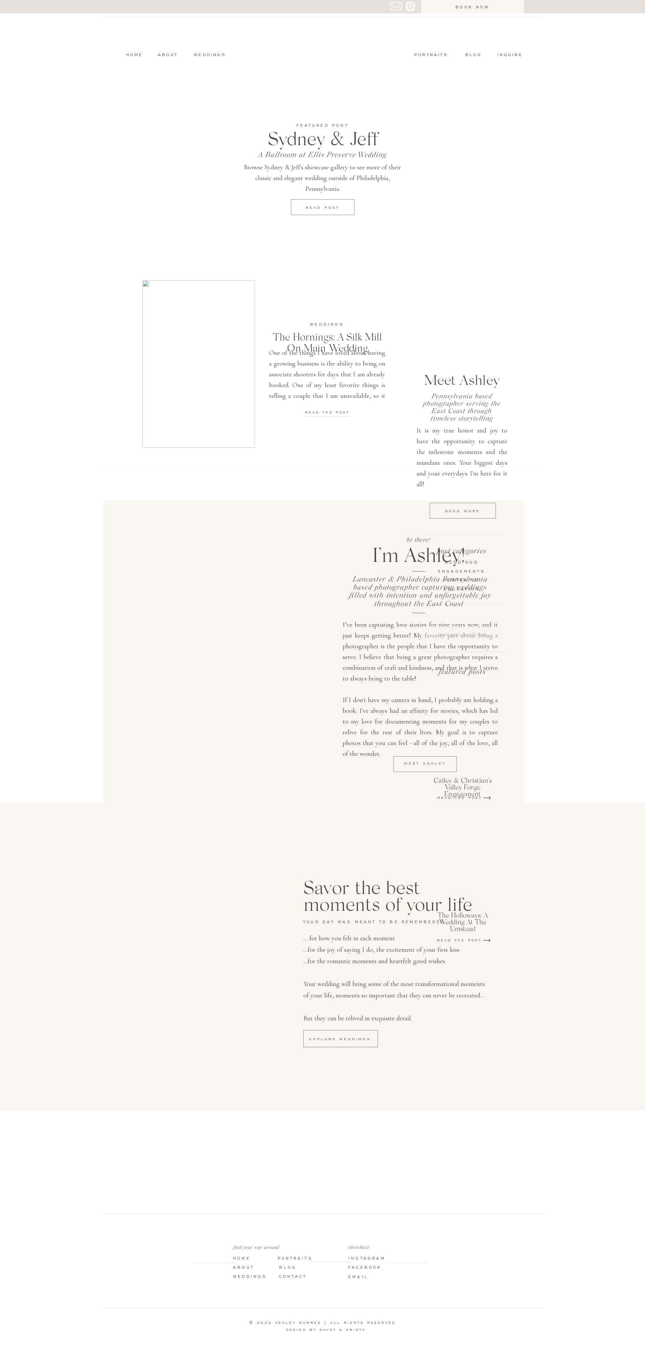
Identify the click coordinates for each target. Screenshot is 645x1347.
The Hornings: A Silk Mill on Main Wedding (327, 342)
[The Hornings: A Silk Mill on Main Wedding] (198, 364)
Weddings (327, 324)
